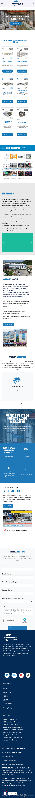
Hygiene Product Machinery (18, 40)
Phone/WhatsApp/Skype (9, 582)
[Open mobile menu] (2, 3)
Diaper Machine (24, 94)
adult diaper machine (9, 94)
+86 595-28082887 (11, 760)
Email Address (6, 574)
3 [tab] (17, 404)
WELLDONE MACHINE (10, 284)
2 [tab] (15, 404)
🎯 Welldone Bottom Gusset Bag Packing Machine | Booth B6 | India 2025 (17, 530)
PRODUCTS (7, 692)
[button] (4, 242)
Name (4, 566)
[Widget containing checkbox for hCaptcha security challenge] (15, 620)
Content (4, 606)
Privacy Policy (7, 708)
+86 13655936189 (7, 756)
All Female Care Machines (11, 722)
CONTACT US (7, 704)
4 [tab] (19, 404)
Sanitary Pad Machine (10, 740)
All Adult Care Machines (10, 724)
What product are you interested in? (12, 598)
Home (5, 688)
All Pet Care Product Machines (12, 727)
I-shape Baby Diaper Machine (12, 735)
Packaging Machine (21, 127)
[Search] (33, 3)
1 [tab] (13, 404)
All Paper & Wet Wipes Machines (13, 729)
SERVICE (6, 696)
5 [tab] (21, 404)
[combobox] (17, 601)
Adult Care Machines (9, 93)
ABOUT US (6, 700)
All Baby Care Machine (10, 719)
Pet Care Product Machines (24, 93)
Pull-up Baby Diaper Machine (12, 732)
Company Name (7, 590)
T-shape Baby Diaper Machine (12, 737)
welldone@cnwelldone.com (15, 764)
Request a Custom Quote (17, 628)
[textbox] (17, 601)
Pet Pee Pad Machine (23, 97)
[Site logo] (17, 3)
